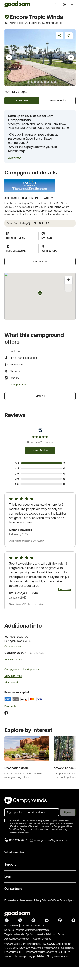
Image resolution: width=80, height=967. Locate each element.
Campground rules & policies (21, 669)
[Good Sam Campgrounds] (25, 800)
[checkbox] (5, 820)
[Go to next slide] (71, 57)
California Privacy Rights (62, 900)
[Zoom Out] (68, 288)
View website (58, 100)
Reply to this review (34, 541)
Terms (61, 934)
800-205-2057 (18, 840)
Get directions (12, 646)
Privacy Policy (41, 900)
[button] (14, 157)
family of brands (28, 829)
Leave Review (40, 450)
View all (40, 396)
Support (10, 864)
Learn (8, 876)
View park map (18, 384)
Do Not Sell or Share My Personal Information (26, 930)
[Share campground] (59, 35)
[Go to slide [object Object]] (25, 82)
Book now (22, 100)
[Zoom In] (68, 280)
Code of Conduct (42, 939)
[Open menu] (72, 4)
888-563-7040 (13, 659)
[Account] (64, 4)
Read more (64, 589)
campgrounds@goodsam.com (52, 840)
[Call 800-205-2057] (57, 4)
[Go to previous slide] (9, 57)
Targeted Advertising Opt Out (19, 934)
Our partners (13, 888)
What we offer (14, 852)
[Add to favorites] (69, 35)
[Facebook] (6, 713)
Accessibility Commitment (17, 939)
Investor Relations (46, 934)
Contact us (40, 261)
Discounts (10, 706)
